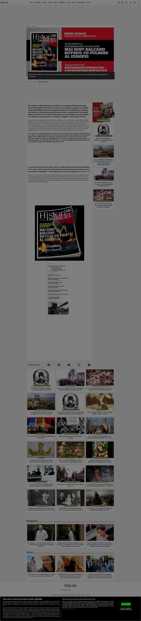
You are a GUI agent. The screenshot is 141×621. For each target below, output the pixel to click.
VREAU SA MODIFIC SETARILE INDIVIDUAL (126, 609)
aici (31, 613)
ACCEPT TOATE (126, 604)
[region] (70, 609)
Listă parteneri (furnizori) (68, 608)
